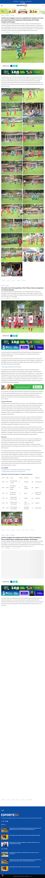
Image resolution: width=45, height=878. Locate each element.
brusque (12, 799)
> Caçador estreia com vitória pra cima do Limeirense (13, 471)
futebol (13, 280)
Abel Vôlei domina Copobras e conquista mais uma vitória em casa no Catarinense (24, 853)
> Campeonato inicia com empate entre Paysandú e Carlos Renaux (16, 469)
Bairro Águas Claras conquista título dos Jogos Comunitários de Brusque (24, 835)
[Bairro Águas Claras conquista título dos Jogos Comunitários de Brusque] (4, 837)
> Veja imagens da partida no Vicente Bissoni (11, 366)
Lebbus (30, 876)
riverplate (23, 799)
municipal (24, 280)
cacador (8, 280)
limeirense (18, 280)
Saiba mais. (7, 86)
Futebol (7, 15)
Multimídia (13, 15)
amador (3, 280)
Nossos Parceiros (28, 1)
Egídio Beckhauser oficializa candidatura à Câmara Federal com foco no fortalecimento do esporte (24, 843)
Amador (2, 15)
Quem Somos (15, 1)
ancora (8, 799)
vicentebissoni (29, 799)
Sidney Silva (8, 32)
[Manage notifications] (3, 875)
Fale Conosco (21, 1)
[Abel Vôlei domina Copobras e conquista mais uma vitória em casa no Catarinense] (4, 854)
